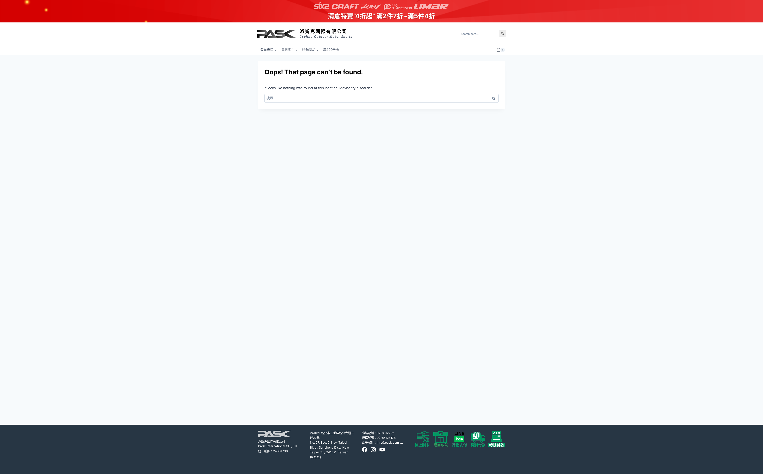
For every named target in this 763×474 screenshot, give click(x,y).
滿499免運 (331, 50)
